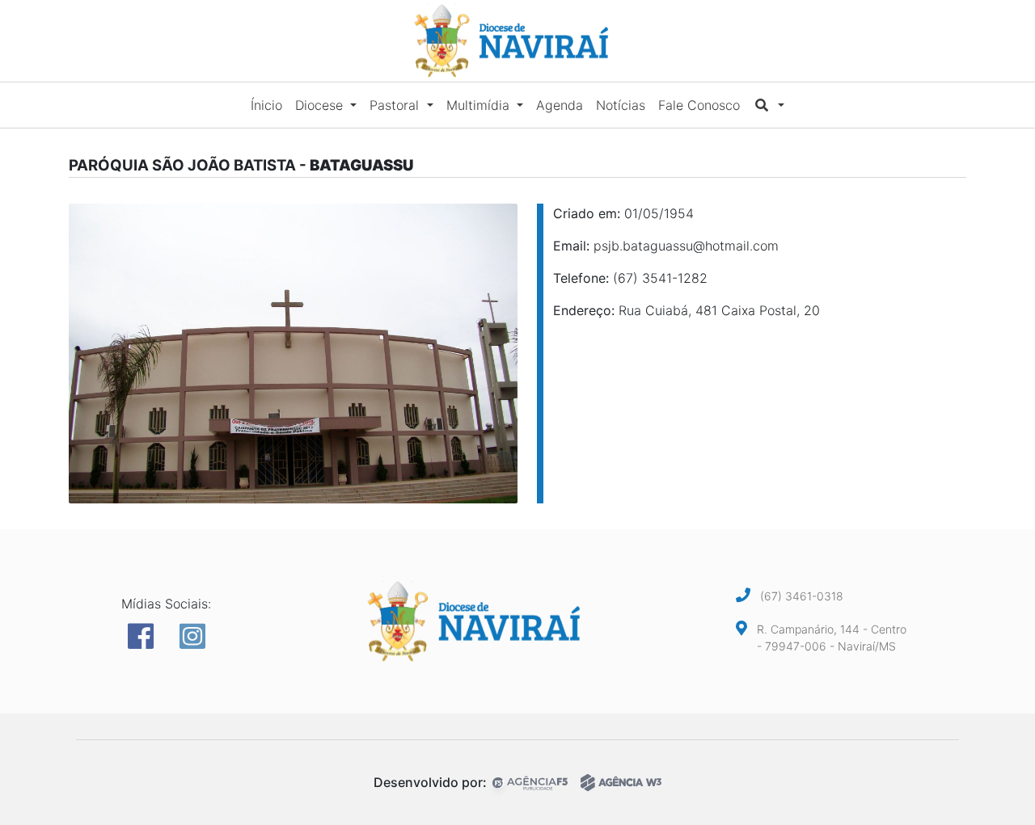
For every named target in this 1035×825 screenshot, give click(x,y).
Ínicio (266, 105)
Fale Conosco (699, 105)
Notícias (620, 105)
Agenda (559, 105)
